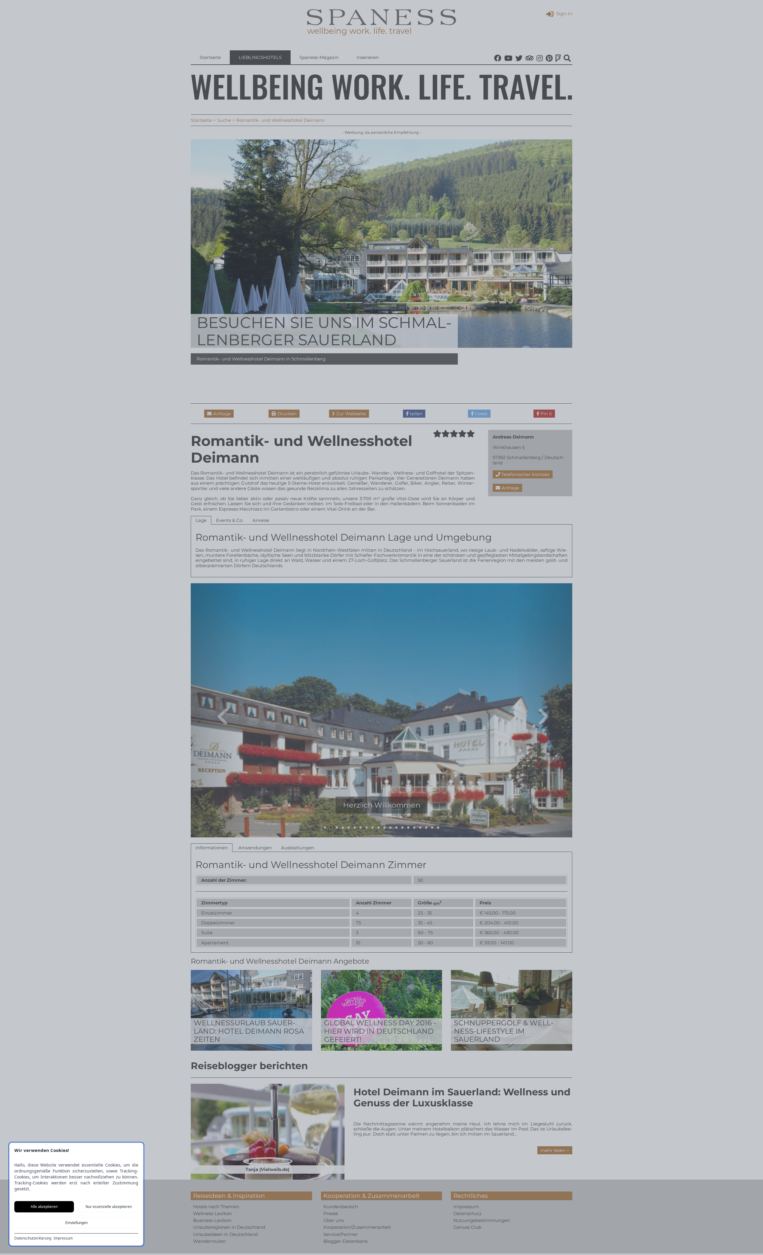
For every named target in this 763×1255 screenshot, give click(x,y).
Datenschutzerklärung (32, 1238)
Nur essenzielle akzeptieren (109, 1206)
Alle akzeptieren (44, 1206)
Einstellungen (76, 1222)
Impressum (63, 1238)
